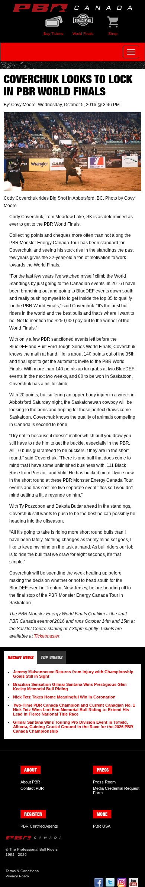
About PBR (30, 782)
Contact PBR (32, 788)
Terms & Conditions (22, 871)
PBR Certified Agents (39, 826)
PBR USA (101, 826)
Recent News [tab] (20, 657)
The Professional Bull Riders (33, 849)
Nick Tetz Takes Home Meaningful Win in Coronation (64, 697)
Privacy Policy (17, 876)
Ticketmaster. (47, 636)
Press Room (104, 782)
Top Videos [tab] (51, 657)
